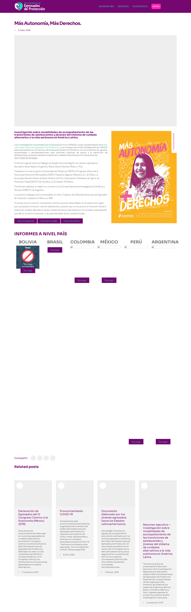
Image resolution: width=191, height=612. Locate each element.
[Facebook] (33, 458)
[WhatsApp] (52, 458)
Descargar (27, 270)
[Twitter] (39, 458)
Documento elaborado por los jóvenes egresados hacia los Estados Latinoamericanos (113, 518)
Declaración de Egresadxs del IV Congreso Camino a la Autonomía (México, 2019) (33, 518)
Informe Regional (25, 221)
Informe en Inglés (48, 221)
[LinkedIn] (46, 458)
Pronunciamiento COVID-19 (71, 513)
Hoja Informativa (72, 221)
